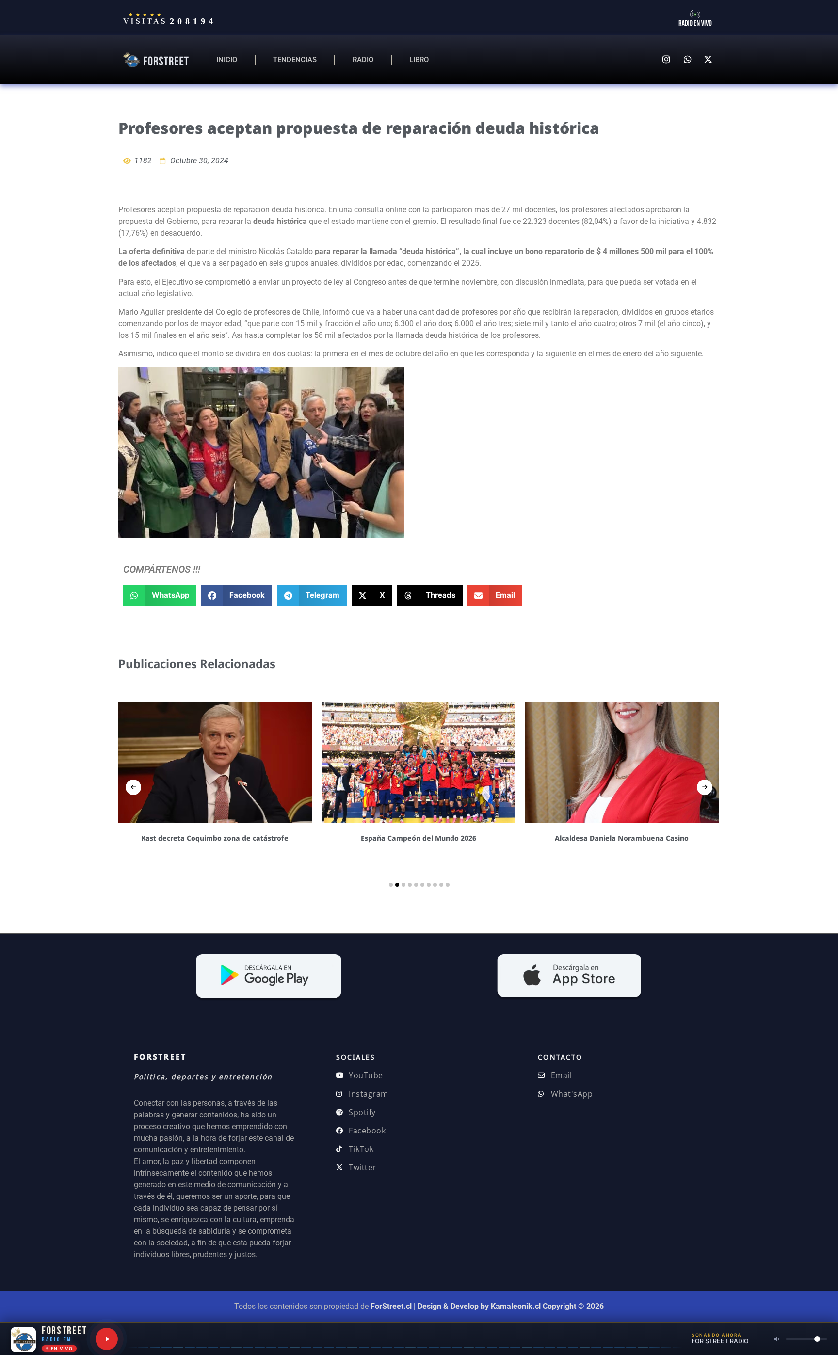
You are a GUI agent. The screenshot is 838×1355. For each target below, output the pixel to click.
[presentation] (133, 787)
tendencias (295, 59)
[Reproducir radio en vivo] (107, 1339)
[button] (159, 595)
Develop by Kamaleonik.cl (496, 1306)
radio (363, 59)
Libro (419, 59)
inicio (226, 59)
